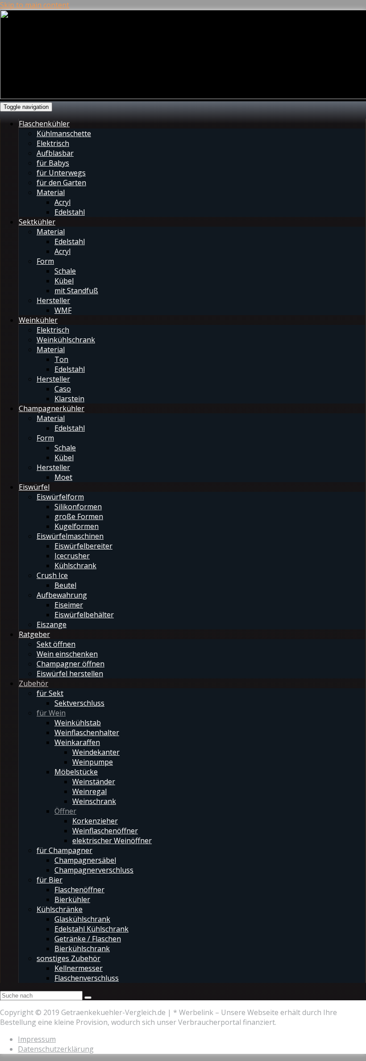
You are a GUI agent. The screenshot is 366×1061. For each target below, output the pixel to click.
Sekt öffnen (56, 644)
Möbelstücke (76, 772)
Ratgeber (34, 634)
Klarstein (69, 399)
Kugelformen (76, 526)
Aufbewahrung (62, 595)
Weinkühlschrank (66, 340)
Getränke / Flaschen (87, 939)
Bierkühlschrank (82, 948)
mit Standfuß (76, 290)
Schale (65, 271)
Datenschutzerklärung (56, 1049)
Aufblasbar (55, 153)
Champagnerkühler (51, 408)
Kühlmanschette (64, 133)
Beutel (65, 585)
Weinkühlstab (77, 723)
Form (45, 261)
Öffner (65, 811)
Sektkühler (37, 222)
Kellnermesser (78, 968)
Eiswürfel (34, 487)
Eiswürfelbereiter (83, 546)
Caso (62, 389)
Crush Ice (52, 575)
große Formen (78, 516)
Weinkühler (38, 320)
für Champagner (64, 850)
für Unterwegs (61, 173)
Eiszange (52, 624)
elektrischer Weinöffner (112, 840)
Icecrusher (72, 556)
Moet (63, 477)
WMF (62, 310)
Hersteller (53, 300)
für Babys (53, 163)
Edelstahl (69, 212)
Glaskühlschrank (82, 919)
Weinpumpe (92, 762)
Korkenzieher (95, 821)
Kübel (64, 281)
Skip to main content (34, 5)
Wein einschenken (67, 654)
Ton (61, 359)
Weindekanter (96, 752)
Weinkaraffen (77, 742)
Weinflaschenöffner (105, 831)
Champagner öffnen (70, 664)
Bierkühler (72, 899)
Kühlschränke (60, 909)
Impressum (37, 1039)
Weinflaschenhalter (86, 732)
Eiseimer (68, 605)
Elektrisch (53, 143)
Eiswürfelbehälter (84, 615)
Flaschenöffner (79, 890)
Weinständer (93, 781)
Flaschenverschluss (86, 978)
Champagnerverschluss (93, 870)
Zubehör (33, 683)
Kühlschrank (75, 565)
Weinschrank (94, 801)
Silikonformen (78, 507)
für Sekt (50, 693)
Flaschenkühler (44, 124)
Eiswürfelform (60, 497)
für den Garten (61, 182)
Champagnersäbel (85, 860)
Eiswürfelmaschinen (70, 536)
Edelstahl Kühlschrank (91, 929)
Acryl (62, 202)
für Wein (51, 713)
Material (51, 192)
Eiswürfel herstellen (70, 673)
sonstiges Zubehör (68, 958)
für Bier (49, 880)
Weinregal (89, 791)
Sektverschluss (79, 703)
